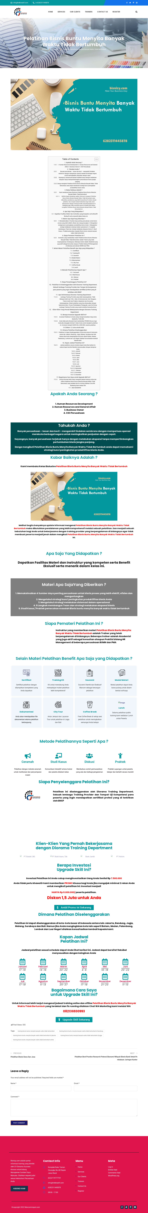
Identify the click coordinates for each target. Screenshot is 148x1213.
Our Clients (75, 12)
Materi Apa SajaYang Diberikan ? (74, 219)
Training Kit (76, 253)
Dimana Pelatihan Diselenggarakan (75, 330)
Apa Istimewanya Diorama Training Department (74, 295)
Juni (78, 362)
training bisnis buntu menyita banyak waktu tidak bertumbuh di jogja (81, 1035)
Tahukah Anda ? (74, 169)
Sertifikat (76, 251)
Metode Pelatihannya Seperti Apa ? (74, 270)
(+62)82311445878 (42, 3)
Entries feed (112, 1170)
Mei (78, 359)
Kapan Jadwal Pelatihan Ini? (75, 343)
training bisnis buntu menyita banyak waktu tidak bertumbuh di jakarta (34, 1035)
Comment (15, 1097)
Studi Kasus (76, 275)
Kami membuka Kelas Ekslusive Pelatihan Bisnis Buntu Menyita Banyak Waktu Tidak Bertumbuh (77, 193)
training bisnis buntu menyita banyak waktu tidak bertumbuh (36, 1031)
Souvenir (76, 255)
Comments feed (114, 1173)
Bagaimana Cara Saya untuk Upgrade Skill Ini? (74, 377)
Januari (78, 351)
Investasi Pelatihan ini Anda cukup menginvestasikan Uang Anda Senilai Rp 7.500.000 (78, 318)
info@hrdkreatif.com (20, 3)
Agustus (78, 366)
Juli (78, 364)
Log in (110, 1167)
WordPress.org (113, 1176)
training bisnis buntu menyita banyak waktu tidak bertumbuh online (33, 1040)
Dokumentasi (76, 260)
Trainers (88, 12)
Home (50, 12)
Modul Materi (76, 258)
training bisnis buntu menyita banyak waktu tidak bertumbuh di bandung (81, 1031)
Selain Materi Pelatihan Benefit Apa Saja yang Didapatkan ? (74, 248)
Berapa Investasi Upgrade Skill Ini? (75, 315)
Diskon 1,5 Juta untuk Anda (74, 327)
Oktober (78, 370)
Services (61, 12)
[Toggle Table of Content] (95, 159)
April (78, 357)
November (78, 372)
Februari (78, 353)
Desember (78, 374)
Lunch (76, 267)
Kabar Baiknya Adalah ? (74, 190)
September (78, 368)
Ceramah (76, 272)
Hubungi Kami (19, 1189)
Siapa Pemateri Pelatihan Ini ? (74, 235)
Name (13, 1083)
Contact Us (102, 12)
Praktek (76, 279)
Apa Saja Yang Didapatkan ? (74, 211)
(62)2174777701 (54, 1178)
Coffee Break (76, 265)
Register (116, 12)
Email (77, 1083)
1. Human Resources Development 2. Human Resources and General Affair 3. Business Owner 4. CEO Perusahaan (77, 166)
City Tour (76, 262)
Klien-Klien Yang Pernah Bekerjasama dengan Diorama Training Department (75, 311)
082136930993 (76, 388)
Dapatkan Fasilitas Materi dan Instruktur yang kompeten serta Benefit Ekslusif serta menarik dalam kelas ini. (76, 215)
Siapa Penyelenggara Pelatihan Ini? (74, 282)
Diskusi (76, 277)
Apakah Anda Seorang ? (74, 162)
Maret (78, 355)
